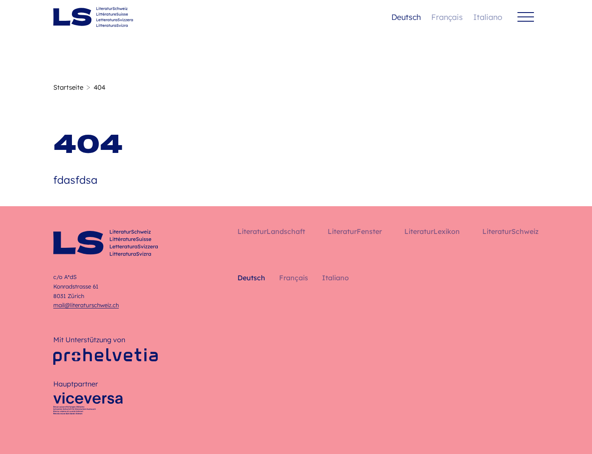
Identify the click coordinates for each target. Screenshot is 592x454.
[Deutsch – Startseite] (93, 17)
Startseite (68, 87)
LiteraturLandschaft (271, 231)
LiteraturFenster (355, 231)
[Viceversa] (88, 405)
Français (447, 17)
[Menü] (526, 17)
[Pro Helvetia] (105, 356)
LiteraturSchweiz (510, 231)
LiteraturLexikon (432, 231)
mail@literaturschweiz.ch (86, 305)
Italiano (487, 17)
